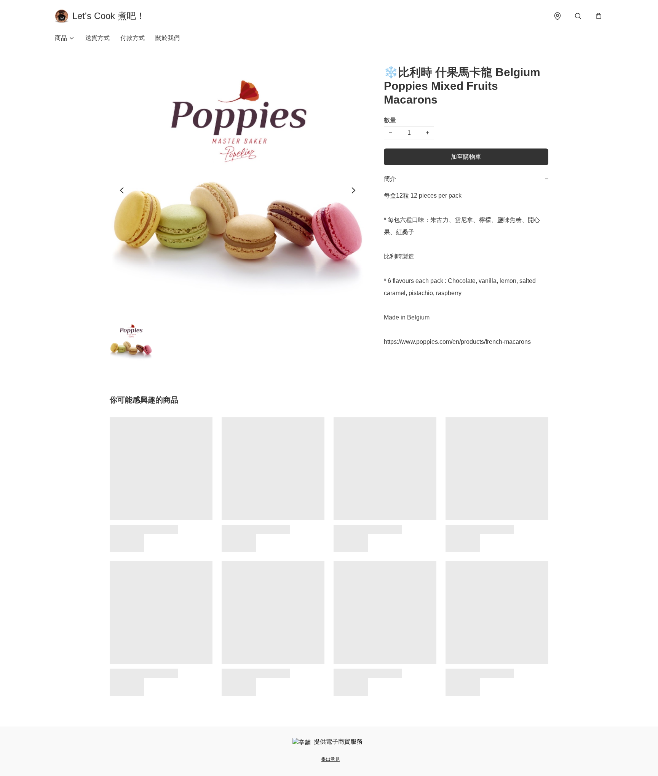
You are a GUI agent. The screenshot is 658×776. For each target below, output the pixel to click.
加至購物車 (466, 156)
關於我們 (167, 38)
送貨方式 (97, 38)
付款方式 (132, 38)
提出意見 (330, 759)
